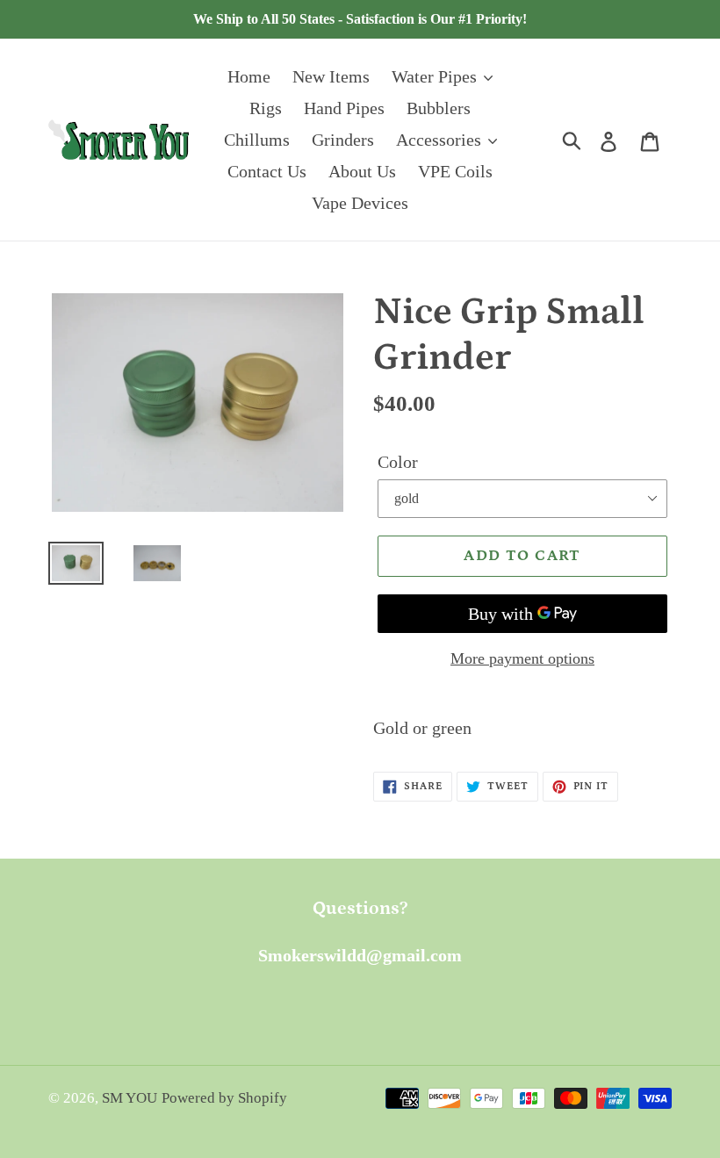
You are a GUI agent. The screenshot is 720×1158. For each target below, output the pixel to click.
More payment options (522, 658)
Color (398, 461)
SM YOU (129, 1098)
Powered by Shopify (224, 1098)
